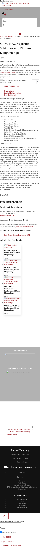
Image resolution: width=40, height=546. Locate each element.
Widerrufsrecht (22, 507)
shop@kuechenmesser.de (24, 227)
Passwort (3, 528)
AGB (22, 501)
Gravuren (22, 481)
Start (1, 36)
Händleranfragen (22, 462)
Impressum (22, 505)
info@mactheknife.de (7, 216)
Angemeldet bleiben (9, 532)
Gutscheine (22, 483)
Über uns (22, 473)
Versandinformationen (7, 73)
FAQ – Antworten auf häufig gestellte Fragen (22, 487)
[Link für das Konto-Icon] (3, 13)
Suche (4, 19)
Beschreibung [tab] (9, 91)
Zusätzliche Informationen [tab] (13, 93)
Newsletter (22, 489)
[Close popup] (4, 516)
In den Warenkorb (11, 86)
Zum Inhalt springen (6, 1)
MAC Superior (9, 36)
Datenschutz (22, 503)
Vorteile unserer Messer (22, 485)
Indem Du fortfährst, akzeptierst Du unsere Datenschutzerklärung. (21, 431)
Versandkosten (22, 499)
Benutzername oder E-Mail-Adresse (12, 521)
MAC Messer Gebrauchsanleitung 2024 (17, 235)
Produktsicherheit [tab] (10, 95)
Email (9, 427)
